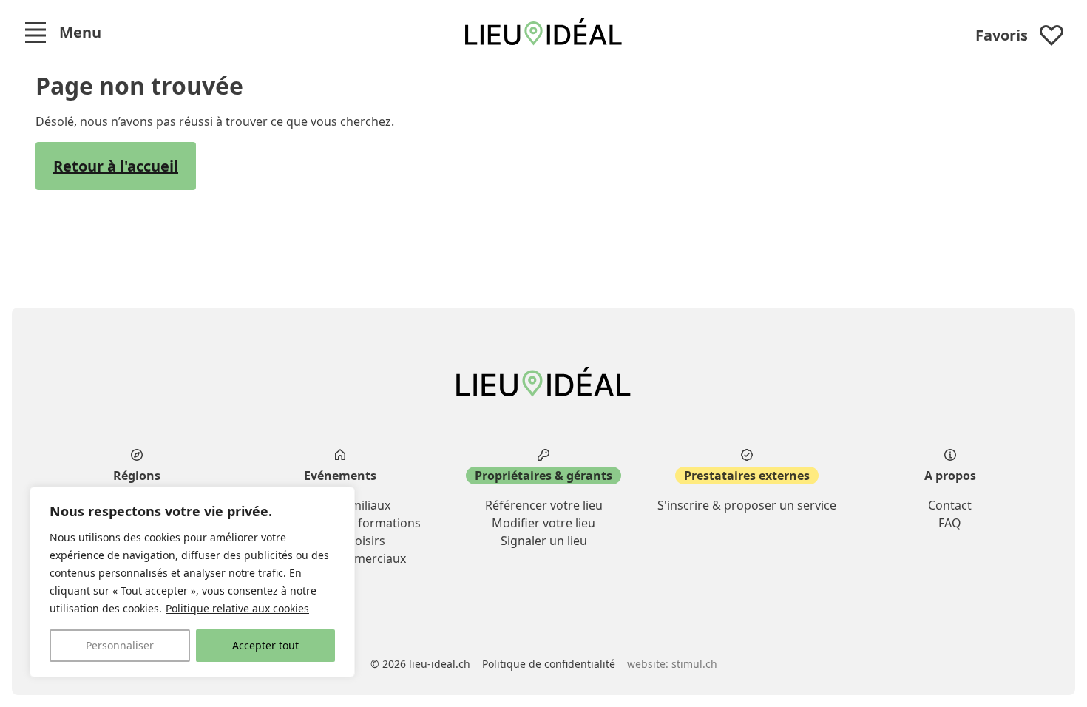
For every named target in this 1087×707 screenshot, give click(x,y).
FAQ (949, 523)
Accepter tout (265, 645)
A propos (950, 475)
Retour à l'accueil (115, 166)
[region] (192, 582)
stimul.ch (694, 664)
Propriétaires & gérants (543, 475)
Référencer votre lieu (544, 505)
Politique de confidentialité (548, 664)
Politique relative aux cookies (237, 608)
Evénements (340, 475)
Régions (136, 475)
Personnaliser (120, 645)
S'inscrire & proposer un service (746, 505)
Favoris (1001, 35)
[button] (62, 32)
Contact (950, 505)
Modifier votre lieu (543, 523)
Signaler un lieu (544, 540)
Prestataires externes (747, 475)
